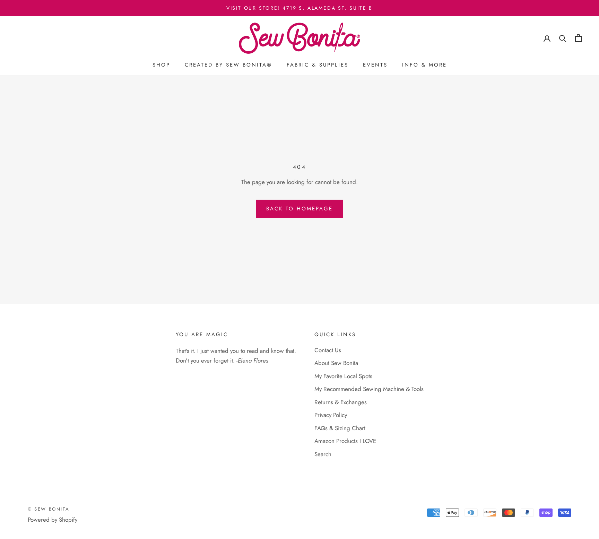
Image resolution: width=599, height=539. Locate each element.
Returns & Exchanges (340, 402)
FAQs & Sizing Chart (339, 428)
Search (322, 454)
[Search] (562, 38)
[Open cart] (578, 38)
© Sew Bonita (48, 509)
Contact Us (327, 350)
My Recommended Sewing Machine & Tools (369, 389)
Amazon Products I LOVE (345, 441)
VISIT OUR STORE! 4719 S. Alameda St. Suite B (299, 8)
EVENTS (375, 65)
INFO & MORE (424, 65)
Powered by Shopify (52, 519)
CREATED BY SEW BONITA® (228, 65)
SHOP (161, 65)
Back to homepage (299, 208)
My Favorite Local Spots (343, 376)
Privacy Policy (330, 415)
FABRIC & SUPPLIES (317, 65)
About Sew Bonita (336, 363)
